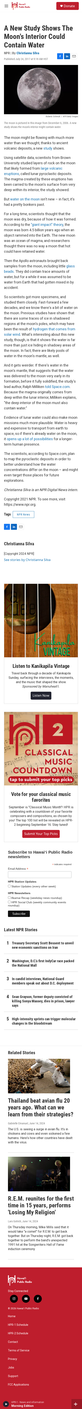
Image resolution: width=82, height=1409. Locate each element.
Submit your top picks (41, 834)
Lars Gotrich (14, 1221)
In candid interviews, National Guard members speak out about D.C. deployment (43, 981)
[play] (6, 1404)
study (47, 148)
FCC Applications (18, 1384)
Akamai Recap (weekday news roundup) (36, 897)
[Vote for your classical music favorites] (41, 748)
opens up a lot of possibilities (30, 439)
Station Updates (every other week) (33, 886)
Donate (69, 6)
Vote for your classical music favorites (41, 797)
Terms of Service (18, 1350)
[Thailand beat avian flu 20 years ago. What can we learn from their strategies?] (39, 1076)
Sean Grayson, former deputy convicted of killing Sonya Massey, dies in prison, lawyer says (43, 1001)
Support (13, 1376)
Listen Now (41, 695)
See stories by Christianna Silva (27, 560)
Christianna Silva (28, 53)
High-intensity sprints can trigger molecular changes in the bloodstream (44, 1021)
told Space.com (57, 387)
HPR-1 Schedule (18, 1324)
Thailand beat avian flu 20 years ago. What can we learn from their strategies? (40, 1107)
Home (12, 1316)
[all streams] (76, 1404)
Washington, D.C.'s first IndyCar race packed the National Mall (43, 963)
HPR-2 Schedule (18, 1333)
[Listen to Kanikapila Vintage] (41, 620)
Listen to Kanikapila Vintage (41, 666)
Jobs (11, 1367)
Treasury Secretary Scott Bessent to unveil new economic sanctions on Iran (43, 945)
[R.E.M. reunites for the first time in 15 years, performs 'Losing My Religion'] (39, 1174)
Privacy (12, 1359)
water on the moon (25, 199)
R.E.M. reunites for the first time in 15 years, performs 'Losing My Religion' (41, 1205)
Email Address (18, 869)
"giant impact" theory (47, 224)
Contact (13, 1341)
